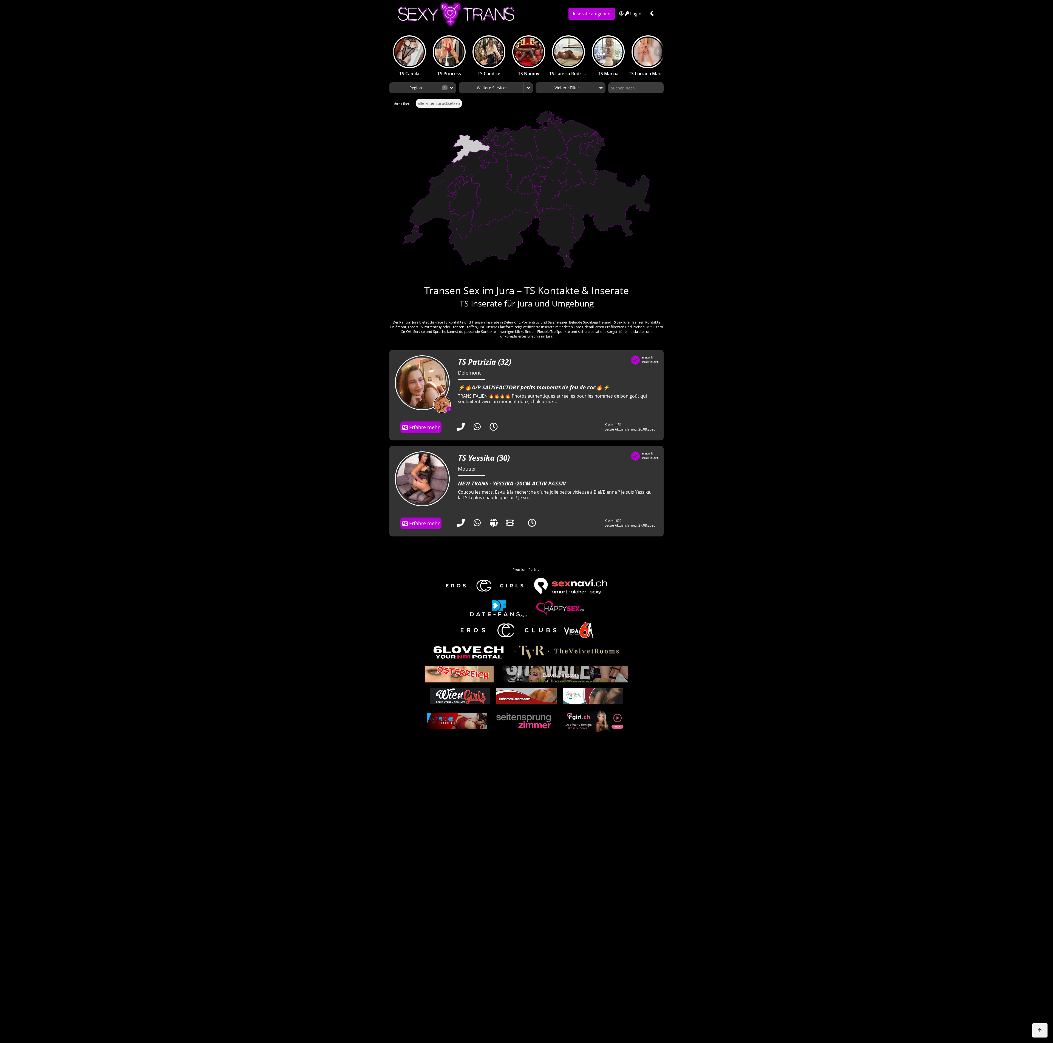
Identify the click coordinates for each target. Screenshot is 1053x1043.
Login (635, 14)
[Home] (476, 14)
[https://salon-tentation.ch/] (493, 524)
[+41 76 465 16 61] (460, 524)
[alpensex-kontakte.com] (459, 674)
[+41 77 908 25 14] (460, 427)
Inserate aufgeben (591, 14)
